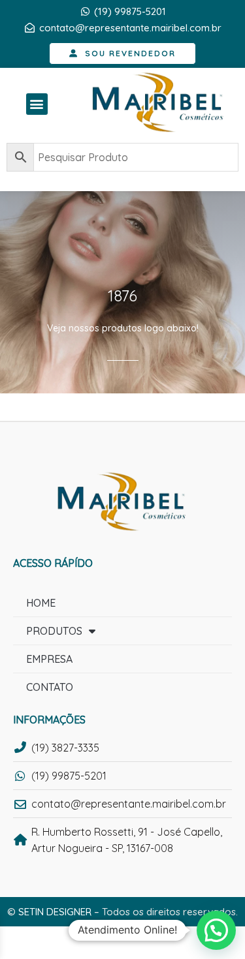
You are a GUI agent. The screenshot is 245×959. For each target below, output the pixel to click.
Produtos (54, 630)
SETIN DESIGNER (54, 912)
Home (41, 602)
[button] (37, 104)
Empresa (49, 658)
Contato (49, 686)
